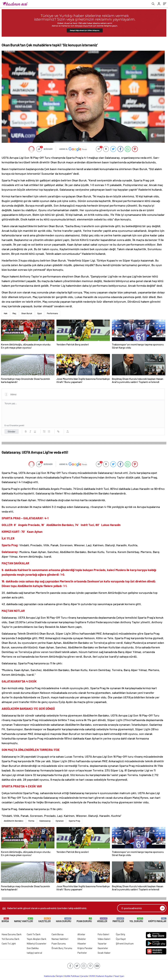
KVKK (92, 976)
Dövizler (81, 938)
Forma (31, 820)
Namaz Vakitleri (23, 920)
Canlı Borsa (57, 934)
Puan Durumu (84, 920)
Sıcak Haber (104, 952)
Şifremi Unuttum (125, 943)
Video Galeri (104, 938)
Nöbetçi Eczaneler (36, 943)
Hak (5, 313)
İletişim (59, 976)
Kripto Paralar (157, 920)
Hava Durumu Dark (11, 934)
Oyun (39, 313)
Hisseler (102, 920)
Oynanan (60, 820)
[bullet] (49, 431)
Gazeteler (44, 920)
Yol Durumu (136, 920)
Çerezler (84, 976)
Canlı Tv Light (9, 943)
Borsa (5, 920)
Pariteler (118, 920)
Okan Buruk (26, 313)
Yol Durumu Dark (10, 938)
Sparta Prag (74, 820)
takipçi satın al (34, 952)
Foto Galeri (103, 934)
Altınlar (81, 934)
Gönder (11, 431)
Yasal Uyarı (119, 976)
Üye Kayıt (121, 938)
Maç (14, 313)
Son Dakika (33, 948)
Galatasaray (45, 820)
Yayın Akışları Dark (36, 938)
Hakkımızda (49, 976)
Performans (52, 313)
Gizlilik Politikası (71, 976)
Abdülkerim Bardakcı (13, 820)
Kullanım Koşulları (104, 976)
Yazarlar (102, 943)
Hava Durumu (63, 920)
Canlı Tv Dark (34, 934)
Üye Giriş (120, 934)
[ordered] (44, 431)
